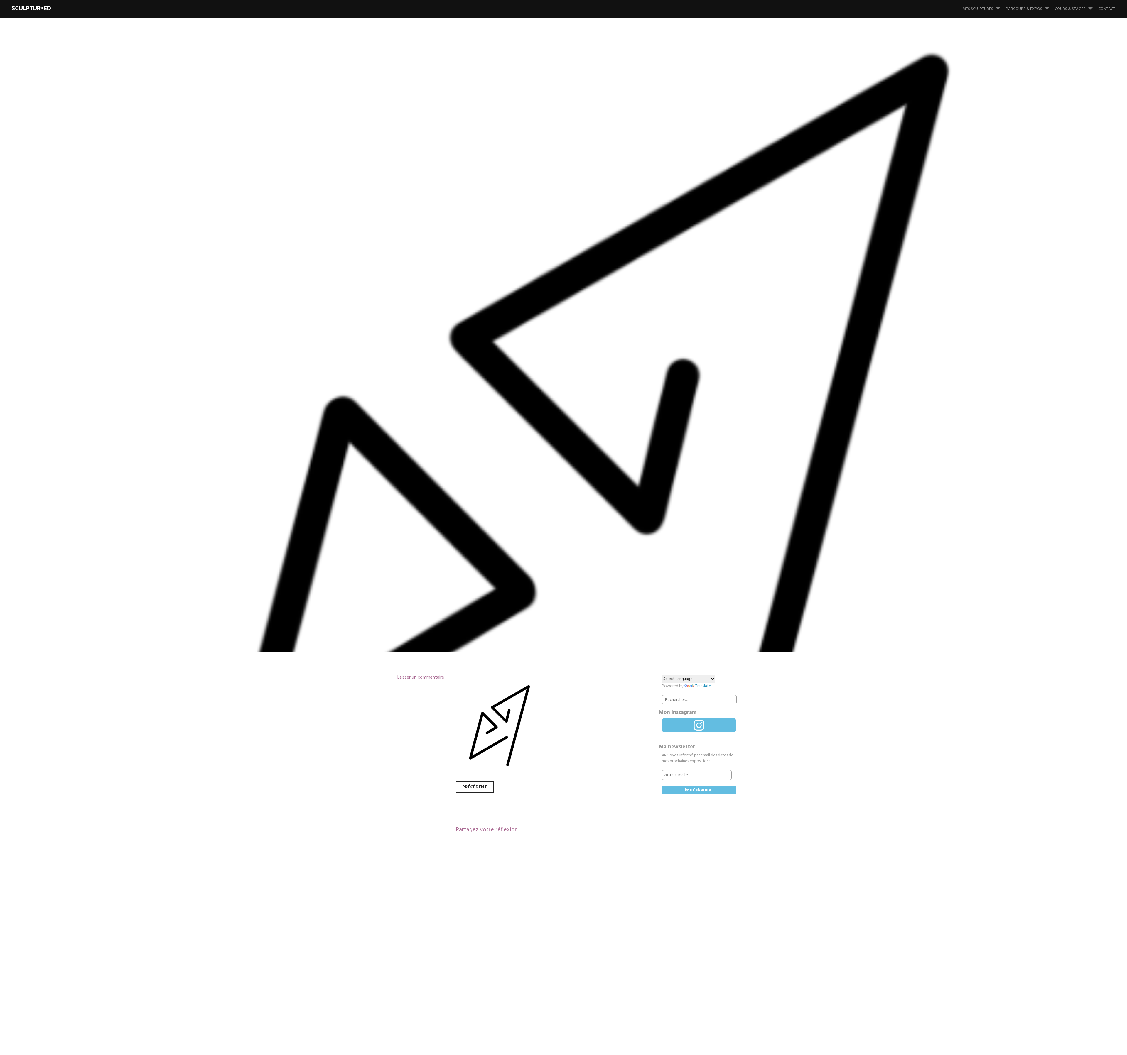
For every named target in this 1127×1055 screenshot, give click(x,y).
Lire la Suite (407, 403)
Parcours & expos (1024, 9)
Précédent (474, 787)
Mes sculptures (977, 9)
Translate (703, 686)
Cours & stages (1070, 9)
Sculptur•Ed (31, 9)
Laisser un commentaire (420, 677)
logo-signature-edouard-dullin (515, 365)
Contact (1106, 9)
